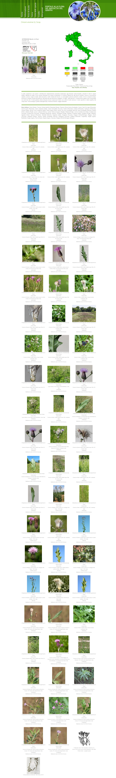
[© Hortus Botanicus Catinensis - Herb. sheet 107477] (33, 765)
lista (35, 9)
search (32, 9)
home (22, 9)
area (28, 9)
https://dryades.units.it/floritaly (79, 87)
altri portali (42, 9)
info (25, 9)
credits (39, 9)
